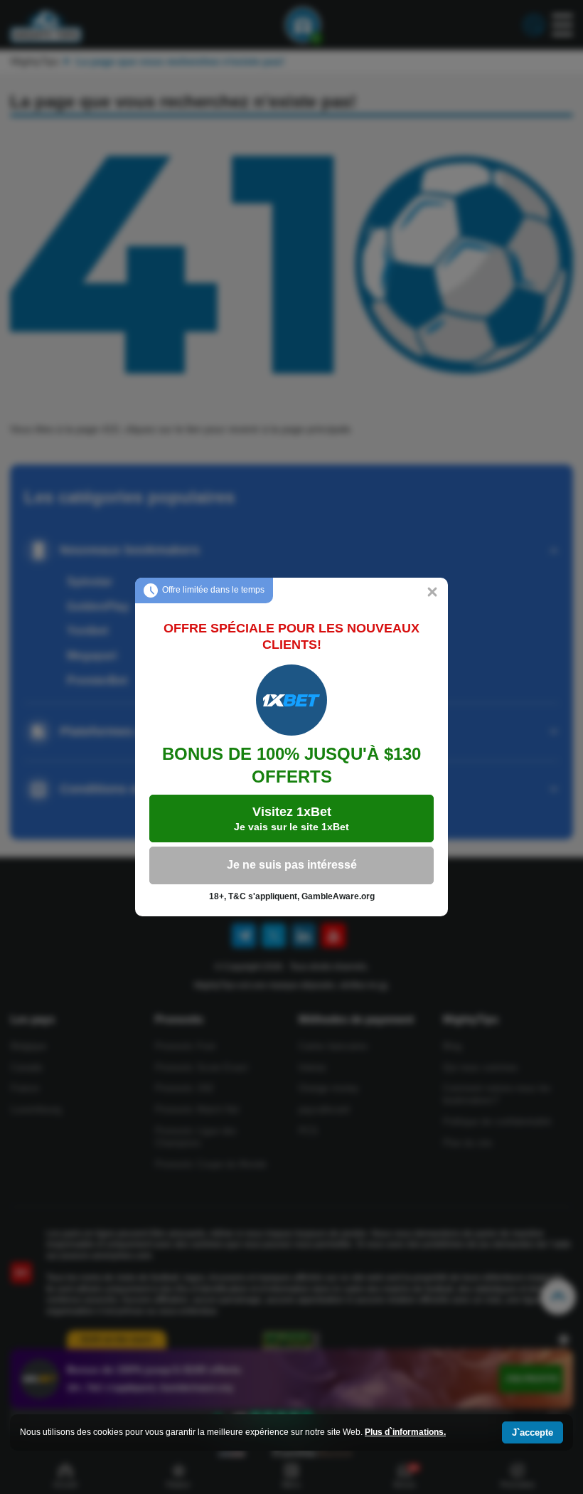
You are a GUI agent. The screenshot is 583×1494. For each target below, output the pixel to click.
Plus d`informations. (405, 1432)
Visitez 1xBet (291, 818)
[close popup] (432, 593)
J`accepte (532, 1432)
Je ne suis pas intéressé (292, 865)
